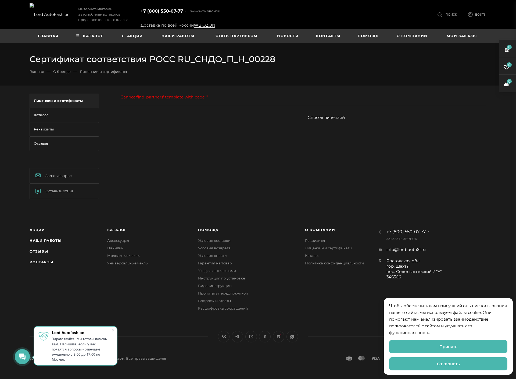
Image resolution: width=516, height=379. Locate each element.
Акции (37, 230)
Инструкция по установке (221, 278)
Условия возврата (214, 248)
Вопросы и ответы (214, 301)
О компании (320, 230)
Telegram (237, 336)
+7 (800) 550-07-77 (162, 11)
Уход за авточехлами (217, 270)
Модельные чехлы (123, 255)
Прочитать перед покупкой (223, 293)
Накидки (115, 248)
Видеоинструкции (215, 286)
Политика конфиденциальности (334, 263)
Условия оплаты (212, 255)
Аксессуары (118, 240)
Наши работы (46, 240)
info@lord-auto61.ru (406, 249)
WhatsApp (292, 336)
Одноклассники (265, 336)
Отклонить (448, 363)
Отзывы (39, 251)
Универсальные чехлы (127, 263)
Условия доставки (214, 240)
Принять (448, 346)
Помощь (208, 230)
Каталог (117, 230)
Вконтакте (224, 336)
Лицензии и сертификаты (328, 248)
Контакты (41, 262)
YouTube (251, 336)
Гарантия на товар (215, 263)
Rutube (278, 336)
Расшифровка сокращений (223, 308)
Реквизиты (315, 240)
